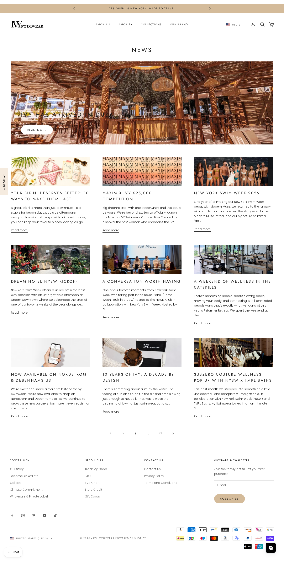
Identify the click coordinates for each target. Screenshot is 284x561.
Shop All (103, 24)
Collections (151, 24)
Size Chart (92, 483)
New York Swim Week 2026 (226, 193)
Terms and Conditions (160, 483)
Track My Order (96, 469)
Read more (37, 130)
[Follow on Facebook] (12, 515)
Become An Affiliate (24, 476)
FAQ (88, 476)
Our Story (17, 469)
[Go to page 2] (173, 433)
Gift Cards (92, 496)
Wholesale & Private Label (29, 496)
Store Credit (93, 490)
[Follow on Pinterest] (34, 515)
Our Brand (179, 24)
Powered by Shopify (130, 538)
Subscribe (229, 499)
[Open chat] (271, 548)
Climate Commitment (26, 490)
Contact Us (152, 469)
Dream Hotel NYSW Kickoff (44, 281)
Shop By (126, 24)
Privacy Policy (154, 476)
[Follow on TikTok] (55, 515)
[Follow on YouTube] (44, 515)
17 (160, 433)
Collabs (15, 483)
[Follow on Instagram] (23, 515)
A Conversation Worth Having (141, 281)
